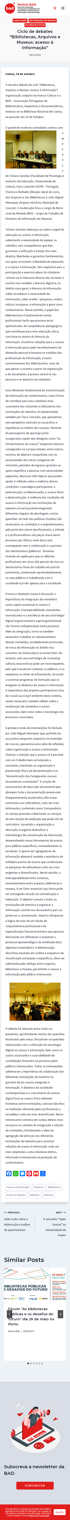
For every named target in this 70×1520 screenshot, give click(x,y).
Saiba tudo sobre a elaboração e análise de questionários (17, 1221)
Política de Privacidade (38, 1515)
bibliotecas (54, 1187)
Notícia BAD (14, 1331)
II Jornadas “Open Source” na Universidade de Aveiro (54, 1224)
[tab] (28, 1363)
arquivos (39, 1187)
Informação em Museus (42, 20)
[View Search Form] (55, 8)
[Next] (60, 1314)
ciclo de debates (16, 1194)
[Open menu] (63, 8)
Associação (20, 20)
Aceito (60, 1512)
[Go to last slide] (9, 1314)
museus (48, 1194)
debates (35, 1194)
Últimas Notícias (35, 25)
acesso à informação (18, 1187)
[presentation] (35, 1285)
